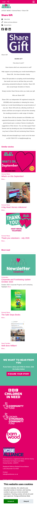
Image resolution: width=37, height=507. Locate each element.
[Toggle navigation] (33, 1)
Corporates (4, 277)
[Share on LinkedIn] (9, 29)
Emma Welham (13, 22)
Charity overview (8, 480)
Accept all (11, 501)
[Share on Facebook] (2, 29)
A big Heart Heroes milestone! (14, 207)
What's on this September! (12, 176)
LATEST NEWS (6, 10)
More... (3, 179)
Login (4, 1)
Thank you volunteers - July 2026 (15, 238)
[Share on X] (6, 29)
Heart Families (5, 343)
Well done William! (9, 346)
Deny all (26, 501)
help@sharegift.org (25, 138)
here (28, 496)
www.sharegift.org (14, 135)
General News (16, 10)
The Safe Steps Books (10, 315)
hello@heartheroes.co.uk (10, 474)
